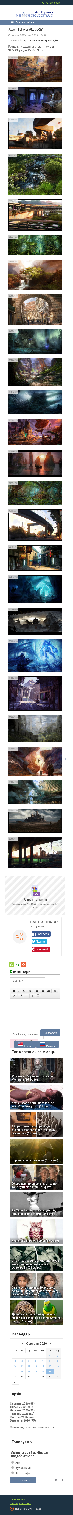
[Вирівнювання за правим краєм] (49, 991)
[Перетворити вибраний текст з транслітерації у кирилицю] (32, 996)
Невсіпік (35, 12)
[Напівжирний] (13, 991)
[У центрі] (43, 991)
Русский (50, 1045)
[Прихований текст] (21, 996)
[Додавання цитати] (27, 996)
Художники (23, 1468)
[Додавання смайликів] (55, 991)
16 (57, 1366)
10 (15, 1366)
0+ (56, 40)
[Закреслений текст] (30, 991)
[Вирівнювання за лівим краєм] (37, 991)
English (27, 1045)
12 (29, 1366)
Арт (17, 1463)
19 (29, 1371)
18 (22, 1371)
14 (42, 1366)
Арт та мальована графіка (38, 40)
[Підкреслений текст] (24, 991)
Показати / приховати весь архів (32, 1427)
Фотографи (22, 1473)
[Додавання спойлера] (38, 996)
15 (50, 1366)
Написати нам (17, 1499)
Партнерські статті (20, 1503)
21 (42, 1371)
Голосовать (23, 1480)
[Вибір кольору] (14, 996)
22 (50, 1371)
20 (35, 1371)
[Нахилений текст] (18, 991)
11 (22, 1366)
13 (35, 1366)
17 (15, 1371)
